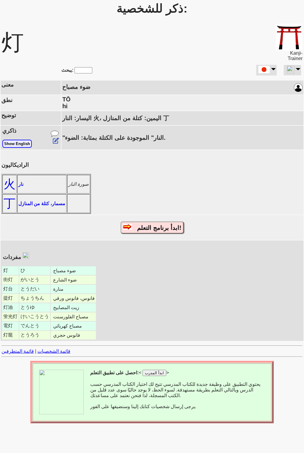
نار (20, 184)
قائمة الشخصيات (53, 351)
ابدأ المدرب (154, 373)
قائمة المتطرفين (17, 351)
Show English (17, 143)
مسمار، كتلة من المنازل (41, 203)
